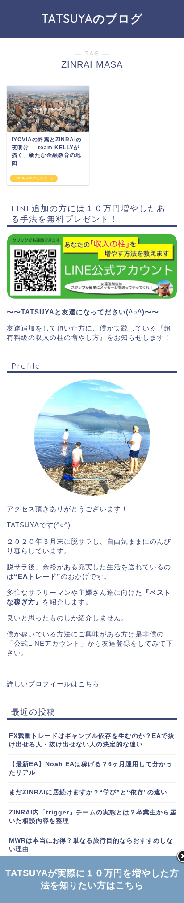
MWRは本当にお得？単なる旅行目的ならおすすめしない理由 (91, 844)
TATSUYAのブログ (92, 18)
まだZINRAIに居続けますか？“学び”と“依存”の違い (88, 792)
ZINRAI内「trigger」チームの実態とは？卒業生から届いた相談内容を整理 (92, 816)
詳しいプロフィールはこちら (53, 683)
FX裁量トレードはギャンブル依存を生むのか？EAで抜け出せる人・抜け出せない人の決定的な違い (92, 740)
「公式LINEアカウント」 (47, 643)
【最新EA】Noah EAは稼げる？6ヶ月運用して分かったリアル (90, 768)
